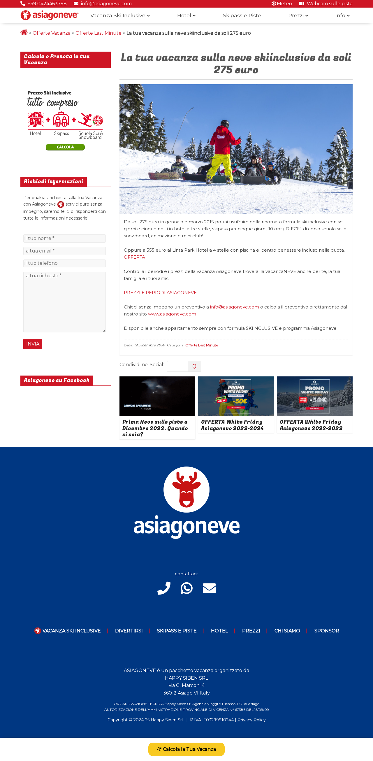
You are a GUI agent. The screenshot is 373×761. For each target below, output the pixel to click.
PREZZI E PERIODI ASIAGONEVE (160, 292)
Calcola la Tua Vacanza (189, 749)
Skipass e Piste (242, 15)
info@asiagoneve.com (106, 3)
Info (340, 15)
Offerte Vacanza (52, 33)
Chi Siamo (287, 631)
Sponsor (326, 631)
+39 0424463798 (47, 3)
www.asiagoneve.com (172, 314)
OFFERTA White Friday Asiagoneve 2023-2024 (232, 425)
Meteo (284, 3)
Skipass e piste (177, 631)
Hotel (184, 15)
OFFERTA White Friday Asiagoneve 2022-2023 (311, 425)
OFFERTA (134, 257)
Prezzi (296, 15)
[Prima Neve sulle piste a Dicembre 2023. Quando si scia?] (157, 380)
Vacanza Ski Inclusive (117, 15)
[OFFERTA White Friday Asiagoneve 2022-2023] (315, 380)
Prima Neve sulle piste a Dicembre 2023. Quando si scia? (155, 428)
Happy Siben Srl (167, 720)
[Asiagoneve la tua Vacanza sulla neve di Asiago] (60, 204)
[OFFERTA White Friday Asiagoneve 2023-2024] (236, 380)
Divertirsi (129, 631)
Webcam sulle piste (329, 3)
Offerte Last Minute (98, 33)
